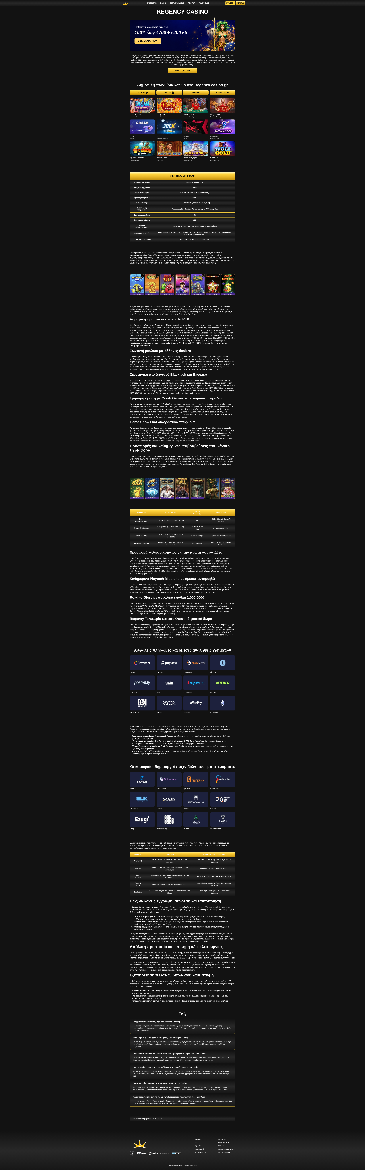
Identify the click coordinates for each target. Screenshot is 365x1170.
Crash (194, 92)
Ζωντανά (167, 92)
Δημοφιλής (141, 92)
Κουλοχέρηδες (221, 92)
